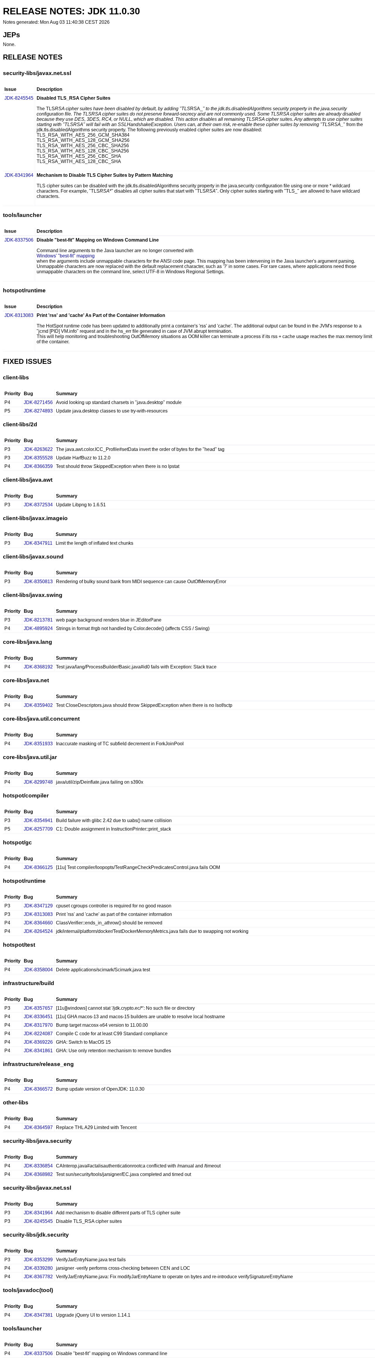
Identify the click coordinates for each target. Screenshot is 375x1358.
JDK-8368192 (38, 666)
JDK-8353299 (38, 1259)
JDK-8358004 (38, 969)
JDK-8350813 (38, 581)
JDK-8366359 (38, 466)
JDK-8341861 (38, 1050)
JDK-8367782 (38, 1276)
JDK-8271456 (38, 402)
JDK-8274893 (38, 410)
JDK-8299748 (38, 782)
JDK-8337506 (18, 239)
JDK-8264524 (38, 931)
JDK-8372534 (38, 504)
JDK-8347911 (38, 543)
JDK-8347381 (38, 1315)
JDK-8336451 (38, 1016)
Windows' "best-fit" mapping (66, 255)
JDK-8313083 (18, 315)
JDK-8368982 (38, 1174)
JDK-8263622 (38, 449)
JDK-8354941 (38, 820)
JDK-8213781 (38, 619)
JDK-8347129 (38, 905)
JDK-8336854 (38, 1165)
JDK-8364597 (38, 1127)
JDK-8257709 (38, 828)
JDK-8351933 (38, 743)
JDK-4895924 (38, 628)
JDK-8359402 (38, 705)
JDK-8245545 (18, 98)
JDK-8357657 (38, 1008)
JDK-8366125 (38, 867)
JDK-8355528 (38, 457)
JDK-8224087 (38, 1033)
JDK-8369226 (38, 1042)
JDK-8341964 (18, 175)
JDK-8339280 (38, 1268)
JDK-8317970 (38, 1025)
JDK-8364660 (38, 922)
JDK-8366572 (38, 1089)
